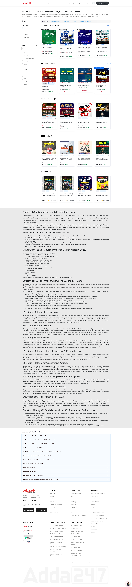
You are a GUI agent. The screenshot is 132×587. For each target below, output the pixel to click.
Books (25, 84)
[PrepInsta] (28, 537)
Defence (73, 504)
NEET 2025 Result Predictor (99, 518)
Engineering (74, 507)
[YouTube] (39, 505)
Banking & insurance (76, 493)
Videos (25, 78)
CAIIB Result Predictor (97, 515)
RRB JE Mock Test (76, 553)
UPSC (72, 510)
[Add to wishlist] (55, 44)
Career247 (94, 524)
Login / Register (102, 3)
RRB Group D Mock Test (77, 542)
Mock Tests (26, 76)
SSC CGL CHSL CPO (27, 31)
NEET (72, 513)
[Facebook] (36, 505)
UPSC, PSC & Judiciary (82, 3)
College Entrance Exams (52, 3)
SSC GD (26, 61)
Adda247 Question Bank (98, 493)
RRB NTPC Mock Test (77, 531)
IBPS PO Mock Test (76, 550)
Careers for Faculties (56, 504)
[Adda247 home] (27, 3)
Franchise (52, 507)
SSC (24, 28)
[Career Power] (28, 530)
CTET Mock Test (75, 536)
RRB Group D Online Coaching (58, 528)
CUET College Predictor (98, 510)
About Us (52, 493)
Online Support (54, 513)
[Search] (93, 3)
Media (51, 499)
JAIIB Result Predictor (97, 513)
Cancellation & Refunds (47, 562)
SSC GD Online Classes (56, 531)
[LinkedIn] (24, 505)
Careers (52, 502)
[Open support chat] (128, 583)
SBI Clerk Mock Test (76, 525)
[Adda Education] (28, 526)
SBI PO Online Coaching (56, 525)
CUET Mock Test (75, 545)
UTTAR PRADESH (27, 37)
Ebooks (25, 81)
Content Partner (54, 510)
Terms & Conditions (59, 562)
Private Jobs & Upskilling (67, 3)
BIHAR (25, 40)
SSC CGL (26, 52)
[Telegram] (32, 505)
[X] (28, 505)
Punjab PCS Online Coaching (58, 547)
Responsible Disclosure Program (31, 562)
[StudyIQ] (28, 534)
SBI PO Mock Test (76, 534)
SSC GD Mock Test (76, 528)
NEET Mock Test (75, 547)
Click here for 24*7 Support (31, 501)
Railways (73, 499)
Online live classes (28, 73)
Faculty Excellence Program (78, 515)
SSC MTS (26, 64)
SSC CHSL (26, 55)
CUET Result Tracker (97, 521)
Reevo (93, 526)
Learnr (93, 532)
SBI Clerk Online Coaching (57, 534)
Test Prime (94, 529)
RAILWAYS (26, 34)
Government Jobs (38, 3)
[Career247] (28, 541)
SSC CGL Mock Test (76, 539)
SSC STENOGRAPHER (29, 58)
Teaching (73, 502)
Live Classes (94, 499)
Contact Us (53, 496)
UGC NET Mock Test (76, 556)
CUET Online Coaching (56, 536)
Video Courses (95, 502)
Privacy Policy (69, 562)
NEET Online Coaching (56, 539)
